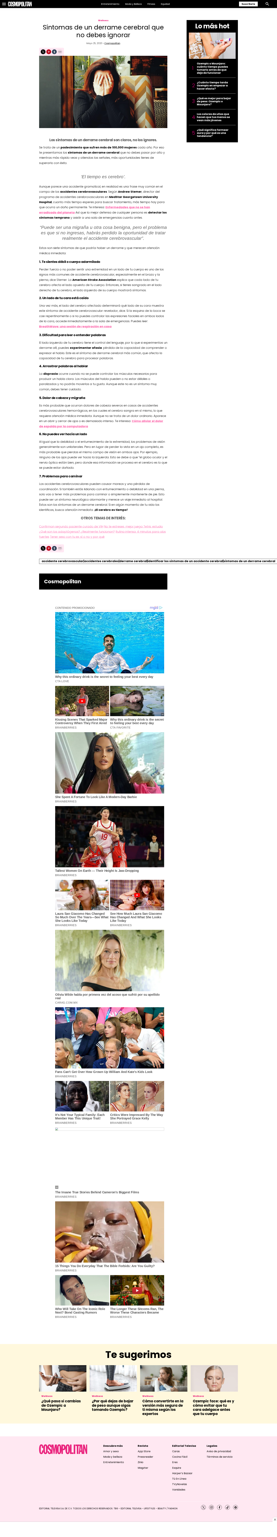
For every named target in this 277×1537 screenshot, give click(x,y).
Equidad (165, 4)
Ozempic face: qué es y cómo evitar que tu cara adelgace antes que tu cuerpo (213, 1407)
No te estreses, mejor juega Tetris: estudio (133, 526)
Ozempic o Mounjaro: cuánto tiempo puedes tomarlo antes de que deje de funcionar (212, 68)
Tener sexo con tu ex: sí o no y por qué (77, 537)
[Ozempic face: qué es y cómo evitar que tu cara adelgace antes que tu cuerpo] (214, 1378)
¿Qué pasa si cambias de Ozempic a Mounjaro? (61, 1405)
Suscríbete (248, 4)
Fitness (151, 4)
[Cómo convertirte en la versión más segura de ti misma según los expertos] (163, 1378)
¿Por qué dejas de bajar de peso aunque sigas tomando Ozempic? (112, 1405)
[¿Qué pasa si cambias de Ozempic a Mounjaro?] (62, 1378)
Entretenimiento (110, 4)
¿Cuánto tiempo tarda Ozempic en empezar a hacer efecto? (212, 85)
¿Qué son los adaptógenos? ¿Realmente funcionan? (77, 532)
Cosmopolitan (112, 43)
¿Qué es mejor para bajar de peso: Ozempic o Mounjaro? (214, 101)
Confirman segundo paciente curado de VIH (71, 526)
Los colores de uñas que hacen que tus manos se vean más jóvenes (213, 117)
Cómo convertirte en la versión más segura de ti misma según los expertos (162, 1407)
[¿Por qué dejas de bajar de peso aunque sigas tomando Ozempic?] (113, 1378)
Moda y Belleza (133, 4)
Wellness (103, 20)
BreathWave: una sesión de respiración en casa (75, 326)
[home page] (20, 4)
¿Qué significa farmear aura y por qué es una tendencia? (212, 133)
